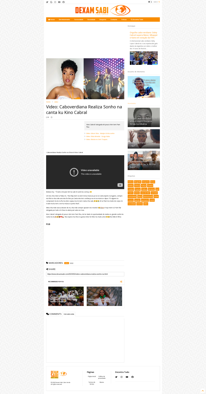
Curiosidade (78, 19)
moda (156, 196)
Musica (102, 382)
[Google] (51, 2)
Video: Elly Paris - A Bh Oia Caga (143, 144)
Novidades (132, 103)
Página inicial (92, 376)
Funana (150, 185)
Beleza (130, 182)
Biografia (138, 182)
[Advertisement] (85, 40)
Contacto (114, 19)
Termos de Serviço (92, 383)
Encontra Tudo (137, 19)
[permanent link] (51, 117)
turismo (139, 204)
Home (52, 19)
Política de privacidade (101, 377)
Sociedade (91, 19)
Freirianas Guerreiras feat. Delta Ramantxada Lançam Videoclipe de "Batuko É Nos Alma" (63, 299)
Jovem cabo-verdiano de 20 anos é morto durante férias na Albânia (143, 121)
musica (130, 200)
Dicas (153, 182)
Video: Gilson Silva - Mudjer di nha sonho (100, 133)
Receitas (151, 189)
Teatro (130, 193)
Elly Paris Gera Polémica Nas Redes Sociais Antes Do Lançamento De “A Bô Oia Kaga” (143, 81)
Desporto (102, 19)
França (143, 185)
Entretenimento (64, 19)
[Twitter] (47, 2)
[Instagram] (55, 2)
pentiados (145, 200)
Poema (137, 189)
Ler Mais (144, 91)
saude (152, 200)
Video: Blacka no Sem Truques (96, 139)
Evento (130, 185)
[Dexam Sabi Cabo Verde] (103, 15)
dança (140, 196)
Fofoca (123, 19)
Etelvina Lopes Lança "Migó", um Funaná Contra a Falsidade (101, 300)
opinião (137, 200)
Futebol (130, 189)
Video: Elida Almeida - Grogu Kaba (98, 136)
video (56, 102)
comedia (154, 193)
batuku (137, 193)
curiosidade (132, 196)
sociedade (131, 204)
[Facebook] (63, 2)
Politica (144, 189)
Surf (157, 189)
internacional (148, 196)
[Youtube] (59, 2)
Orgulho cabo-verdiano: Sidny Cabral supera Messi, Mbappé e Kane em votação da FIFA (143, 35)
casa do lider (145, 193)
